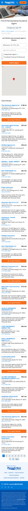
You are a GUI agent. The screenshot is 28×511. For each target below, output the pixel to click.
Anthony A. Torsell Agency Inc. (8, 218)
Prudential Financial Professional (14, 57)
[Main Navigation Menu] (2, 2)
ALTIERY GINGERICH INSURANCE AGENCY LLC (10, 377)
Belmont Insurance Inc (9, 266)
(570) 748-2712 (6, 225)
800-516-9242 (18, 484)
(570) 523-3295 (6, 166)
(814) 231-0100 (6, 421)
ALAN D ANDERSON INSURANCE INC (8, 309)
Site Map (22, 477)
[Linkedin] (11, 487)
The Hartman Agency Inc (10, 105)
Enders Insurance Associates (7, 437)
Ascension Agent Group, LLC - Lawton (10, 126)
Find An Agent (14, 63)
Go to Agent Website (14, 120)
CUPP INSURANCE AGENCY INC (8, 327)
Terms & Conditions (14, 475)
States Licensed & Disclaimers (11, 477)
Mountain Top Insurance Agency (10, 287)
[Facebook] (2, 487)
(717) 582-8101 (6, 334)
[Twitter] (5, 487)
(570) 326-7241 (6, 110)
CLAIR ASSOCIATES (8, 357)
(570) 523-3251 (6, 151)
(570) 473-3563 (6, 177)
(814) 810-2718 (6, 346)
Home (3, 31)
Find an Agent (10, 31)
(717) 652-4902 (6, 444)
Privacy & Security (19, 472)
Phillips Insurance (8, 236)
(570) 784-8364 (6, 242)
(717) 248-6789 (6, 384)
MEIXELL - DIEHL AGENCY (10, 162)
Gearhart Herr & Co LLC (10, 202)
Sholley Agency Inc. (8, 145)
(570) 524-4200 (6, 133)
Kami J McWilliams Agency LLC (8, 339)
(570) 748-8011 (6, 207)
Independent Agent (10, 54)
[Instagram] (8, 487)
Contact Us (11, 472)
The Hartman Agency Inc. (10, 417)
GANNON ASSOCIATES (9, 396)
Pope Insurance (7, 187)
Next (17, 459)
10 (13, 459)
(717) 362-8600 (6, 251)
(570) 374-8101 (6, 192)
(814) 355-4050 (6, 293)
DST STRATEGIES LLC (8, 171)
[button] (14, 27)
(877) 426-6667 (6, 401)
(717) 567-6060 (6, 271)
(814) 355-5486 (6, 314)
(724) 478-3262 (6, 361)
